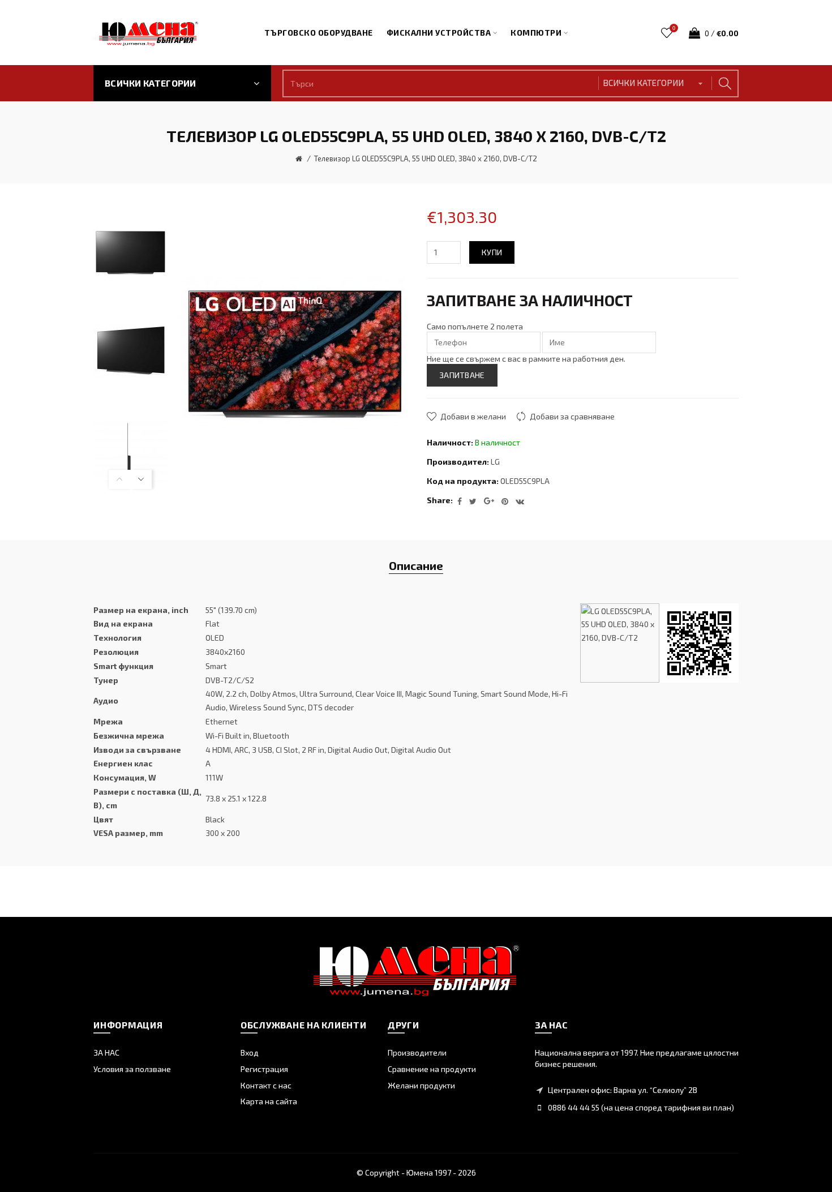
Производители (417, 1052)
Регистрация (264, 1069)
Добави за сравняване (572, 416)
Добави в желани (473, 416)
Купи (492, 252)
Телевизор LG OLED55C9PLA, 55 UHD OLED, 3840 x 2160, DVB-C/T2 (425, 158)
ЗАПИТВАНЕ (462, 375)
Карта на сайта (269, 1101)
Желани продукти (421, 1085)
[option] (130, 252)
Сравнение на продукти (432, 1069)
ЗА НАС (106, 1052)
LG (495, 461)
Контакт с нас (266, 1085)
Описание (416, 565)
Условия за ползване (132, 1069)
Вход (250, 1052)
